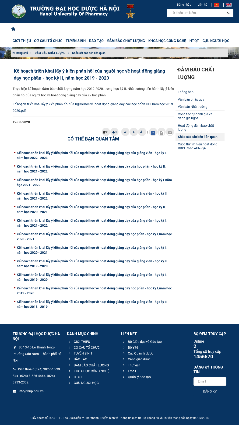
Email (131, 371)
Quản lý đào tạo (139, 377)
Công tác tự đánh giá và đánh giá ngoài (195, 116)
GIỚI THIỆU (81, 342)
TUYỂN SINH (76, 41)
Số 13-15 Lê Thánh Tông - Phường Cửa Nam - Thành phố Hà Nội (37, 353)
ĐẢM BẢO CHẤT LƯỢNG (50, 53)
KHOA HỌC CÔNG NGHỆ (91, 371)
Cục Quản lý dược (140, 353)
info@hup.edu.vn (31, 391)
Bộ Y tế (132, 347)
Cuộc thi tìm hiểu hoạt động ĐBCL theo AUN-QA (198, 146)
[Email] (170, 132)
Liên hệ (202, 4)
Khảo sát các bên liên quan (88, 53)
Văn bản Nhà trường (192, 107)
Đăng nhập (184, 4)
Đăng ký (210, 391)
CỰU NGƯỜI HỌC (86, 383)
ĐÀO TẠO (80, 359)
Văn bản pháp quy (191, 99)
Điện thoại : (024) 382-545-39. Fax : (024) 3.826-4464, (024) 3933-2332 (37, 375)
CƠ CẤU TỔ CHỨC (86, 347)
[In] (161, 132)
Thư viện (133, 365)
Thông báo (185, 92)
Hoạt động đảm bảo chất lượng (196, 127)
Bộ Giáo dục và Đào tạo (144, 342)
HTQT (77, 377)
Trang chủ (21, 53)
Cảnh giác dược (139, 359)
